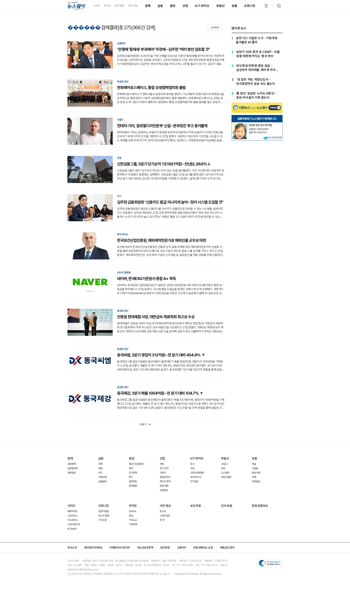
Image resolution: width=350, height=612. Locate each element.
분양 (223, 468)
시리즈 (96, 5)
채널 (254, 463)
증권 (173, 6)
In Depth (72, 528)
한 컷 (162, 519)
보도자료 (195, 506)
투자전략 (133, 472)
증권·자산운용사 (136, 463)
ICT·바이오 (202, 6)
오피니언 (249, 6)
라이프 (107, 5)
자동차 (163, 472)
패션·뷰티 (256, 472)
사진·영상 (133, 5)
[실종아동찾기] (240, 124)
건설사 (224, 463)
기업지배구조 (73, 524)
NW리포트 (72, 511)
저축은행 (102, 477)
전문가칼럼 (103, 511)
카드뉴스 (133, 519)
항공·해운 (164, 485)
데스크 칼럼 (103, 515)
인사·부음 (226, 506)
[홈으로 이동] (76, 6)
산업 (185, 6)
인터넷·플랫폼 (196, 472)
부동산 (220, 6)
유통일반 (256, 481)
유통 (234, 6)
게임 (192, 468)
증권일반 (133, 485)
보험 (100, 468)
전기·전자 (164, 468)
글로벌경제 (72, 468)
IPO (131, 477)
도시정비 (225, 472)
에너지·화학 (165, 481)
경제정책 (71, 463)
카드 (100, 472)
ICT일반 (194, 481)
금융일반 (102, 481)
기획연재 (133, 524)
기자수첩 (102, 519)
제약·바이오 (195, 477)
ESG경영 (119, 5)
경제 (148, 6)
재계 (162, 463)
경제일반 (71, 472)
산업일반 (164, 490)
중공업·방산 (165, 477)
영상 (131, 515)
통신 (192, 463)
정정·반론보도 (260, 506)
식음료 (255, 468)
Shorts (132, 511)
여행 (254, 477)
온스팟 (163, 511)
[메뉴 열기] (266, 5)
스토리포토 (165, 515)
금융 (160, 6)
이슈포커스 (72, 519)
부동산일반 (226, 477)
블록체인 (133, 481)
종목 (131, 468)
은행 (100, 463)
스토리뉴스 (72, 515)
